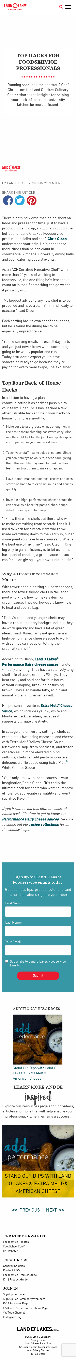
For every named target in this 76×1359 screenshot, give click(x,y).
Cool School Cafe (14, 1246)
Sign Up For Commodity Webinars (24, 1299)
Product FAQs (11, 1270)
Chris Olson (57, 238)
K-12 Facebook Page (15, 1303)
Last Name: (13, 922)
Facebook (8, 200)
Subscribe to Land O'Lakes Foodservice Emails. (38, 963)
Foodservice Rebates (16, 1242)
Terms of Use (38, 1354)
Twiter (20, 200)
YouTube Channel (14, 1312)
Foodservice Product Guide (20, 1275)
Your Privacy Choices (38, 1350)
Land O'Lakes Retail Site (38, 1343)
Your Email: (13, 942)
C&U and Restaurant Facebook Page (25, 1308)
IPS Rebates (10, 1251)
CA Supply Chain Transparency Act (38, 1347)
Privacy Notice (38, 1340)
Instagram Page (13, 1317)
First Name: (13, 903)
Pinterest (31, 200)
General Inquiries (14, 1266)
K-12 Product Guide (15, 1279)
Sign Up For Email (14, 1294)
